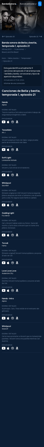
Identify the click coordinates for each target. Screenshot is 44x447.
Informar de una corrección (14, 83)
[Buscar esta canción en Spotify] (12, 122)
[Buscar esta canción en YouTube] (3, 122)
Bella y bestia (13, 58)
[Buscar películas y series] (40, 3)
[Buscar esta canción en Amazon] (17, 122)
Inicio (4, 58)
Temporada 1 (26, 58)
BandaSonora (9, 3)
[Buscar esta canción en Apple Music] (8, 122)
